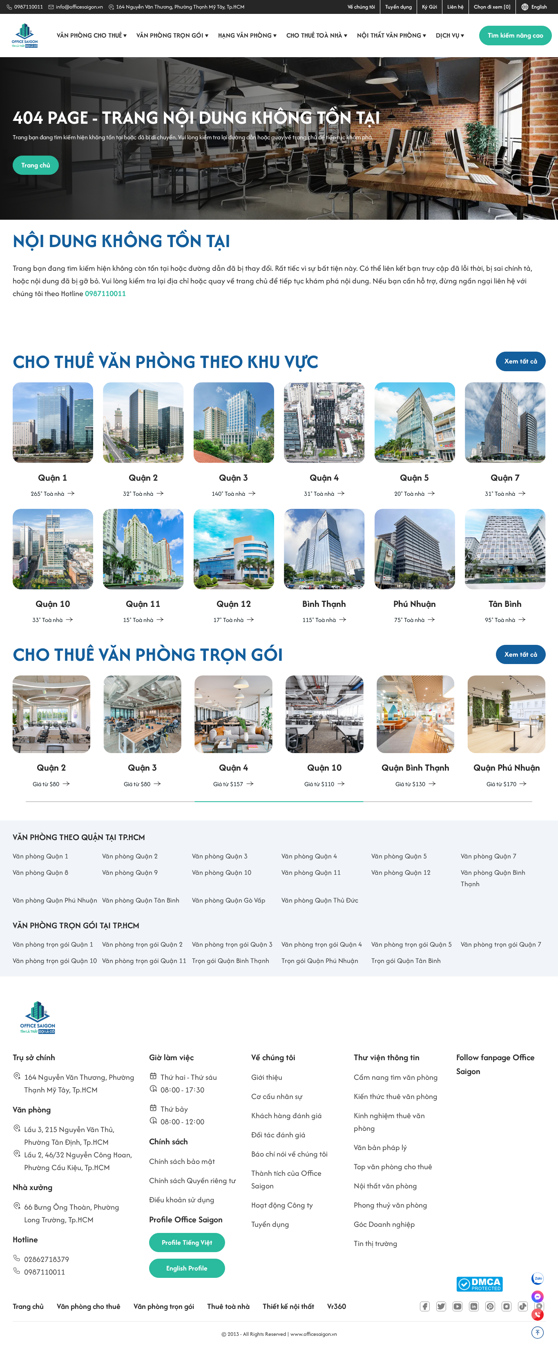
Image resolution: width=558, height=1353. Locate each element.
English (538, 7)
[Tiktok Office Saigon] (522, 1306)
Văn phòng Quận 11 (311, 872)
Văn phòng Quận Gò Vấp (229, 900)
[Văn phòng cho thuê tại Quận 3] (234, 440)
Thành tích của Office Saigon (286, 1179)
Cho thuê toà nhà (317, 35)
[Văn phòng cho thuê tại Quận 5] (415, 440)
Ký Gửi (429, 7)
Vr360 (336, 1306)
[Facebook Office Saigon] (424, 1306)
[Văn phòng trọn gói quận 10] (325, 732)
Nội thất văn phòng (391, 35)
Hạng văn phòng (247, 35)
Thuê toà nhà (228, 1306)
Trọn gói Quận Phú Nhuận (319, 960)
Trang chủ (28, 1306)
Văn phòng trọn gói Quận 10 (55, 960)
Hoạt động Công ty (282, 1204)
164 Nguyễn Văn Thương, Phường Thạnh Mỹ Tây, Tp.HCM (180, 7)
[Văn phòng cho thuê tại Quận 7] (505, 440)
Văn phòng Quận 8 (40, 872)
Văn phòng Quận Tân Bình (140, 900)
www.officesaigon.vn (313, 1334)
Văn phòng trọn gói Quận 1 (53, 944)
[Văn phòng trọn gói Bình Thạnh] (416, 732)
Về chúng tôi (361, 7)
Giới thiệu (266, 1077)
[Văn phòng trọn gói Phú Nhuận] (507, 732)
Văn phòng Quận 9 (130, 872)
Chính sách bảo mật (182, 1161)
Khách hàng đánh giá (286, 1115)
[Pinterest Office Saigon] (490, 1306)
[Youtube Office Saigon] (457, 1306)
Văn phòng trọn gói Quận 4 (321, 944)
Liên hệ (455, 7)
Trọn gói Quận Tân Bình (406, 960)
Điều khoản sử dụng (181, 1199)
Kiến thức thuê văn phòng (395, 1096)
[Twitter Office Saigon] (441, 1306)
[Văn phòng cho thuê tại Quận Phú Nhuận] (415, 567)
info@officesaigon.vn (79, 7)
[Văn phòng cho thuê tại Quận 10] (53, 567)
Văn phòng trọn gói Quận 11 (144, 960)
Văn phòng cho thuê (92, 35)
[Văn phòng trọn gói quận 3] (142, 732)
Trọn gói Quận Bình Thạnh (230, 960)
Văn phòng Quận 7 (488, 856)
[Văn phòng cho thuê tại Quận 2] (143, 440)
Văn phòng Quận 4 (309, 856)
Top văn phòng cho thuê (393, 1166)
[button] (110, 801)
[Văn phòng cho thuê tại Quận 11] (143, 567)
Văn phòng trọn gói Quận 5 (411, 944)
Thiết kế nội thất (288, 1306)
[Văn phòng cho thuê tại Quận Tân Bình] (505, 567)
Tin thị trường (375, 1243)
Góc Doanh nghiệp (384, 1224)
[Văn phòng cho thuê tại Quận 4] (324, 440)
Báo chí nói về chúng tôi (289, 1153)
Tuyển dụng (398, 7)
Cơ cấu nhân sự (277, 1096)
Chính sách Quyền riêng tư (192, 1180)
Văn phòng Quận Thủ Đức (319, 900)
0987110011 (28, 7)
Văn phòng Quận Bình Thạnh (493, 878)
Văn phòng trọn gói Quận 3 (232, 944)
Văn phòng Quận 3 (220, 856)
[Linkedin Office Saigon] (473, 1306)
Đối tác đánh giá (278, 1134)
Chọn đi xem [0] (492, 7)
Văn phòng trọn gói (172, 35)
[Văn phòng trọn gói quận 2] (52, 732)
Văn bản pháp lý (380, 1147)
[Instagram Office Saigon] (506, 1306)
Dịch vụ (450, 35)
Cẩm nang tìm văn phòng (396, 1077)
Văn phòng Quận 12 (401, 872)
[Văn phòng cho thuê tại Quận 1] (53, 440)
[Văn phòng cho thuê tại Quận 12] (234, 567)
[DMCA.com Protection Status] (479, 1284)
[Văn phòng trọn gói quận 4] (233, 732)
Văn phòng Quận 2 (130, 856)
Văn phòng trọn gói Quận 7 (501, 944)
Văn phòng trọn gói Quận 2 (142, 944)
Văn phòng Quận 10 (221, 872)
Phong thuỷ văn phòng (390, 1204)
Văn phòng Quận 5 (399, 856)
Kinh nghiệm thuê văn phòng (389, 1122)
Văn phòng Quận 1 (40, 856)
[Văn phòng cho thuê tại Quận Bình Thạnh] (324, 567)
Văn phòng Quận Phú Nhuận (55, 900)
